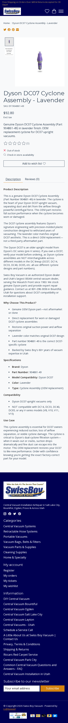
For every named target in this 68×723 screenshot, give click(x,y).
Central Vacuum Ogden (18, 609)
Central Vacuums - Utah (19, 625)
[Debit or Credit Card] (43, 716)
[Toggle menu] (61, 11)
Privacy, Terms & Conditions (21, 644)
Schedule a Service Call (18, 630)
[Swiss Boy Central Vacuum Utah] (12, 11)
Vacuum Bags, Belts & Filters (22, 542)
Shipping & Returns (16, 649)
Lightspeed (9, 709)
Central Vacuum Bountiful (20, 604)
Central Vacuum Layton (18, 619)
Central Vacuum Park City (20, 660)
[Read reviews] (14, 143)
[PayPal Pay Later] (49, 716)
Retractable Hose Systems (20, 531)
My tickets (10, 581)
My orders (10, 575)
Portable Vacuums (15, 537)
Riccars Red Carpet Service (20, 654)
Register (8, 570)
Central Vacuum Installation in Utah (26, 674)
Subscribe (52, 688)
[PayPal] (38, 716)
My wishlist (10, 586)
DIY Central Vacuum (16, 599)
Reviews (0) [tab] (32, 179)
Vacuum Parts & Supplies (19, 547)
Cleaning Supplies (15, 552)
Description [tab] (13, 179)
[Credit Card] (32, 716)
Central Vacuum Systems (19, 526)
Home (6, 23)
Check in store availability (20, 154)
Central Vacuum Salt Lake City (22, 614)
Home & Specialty (14, 557)
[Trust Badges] (18, 718)
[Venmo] (55, 716)
